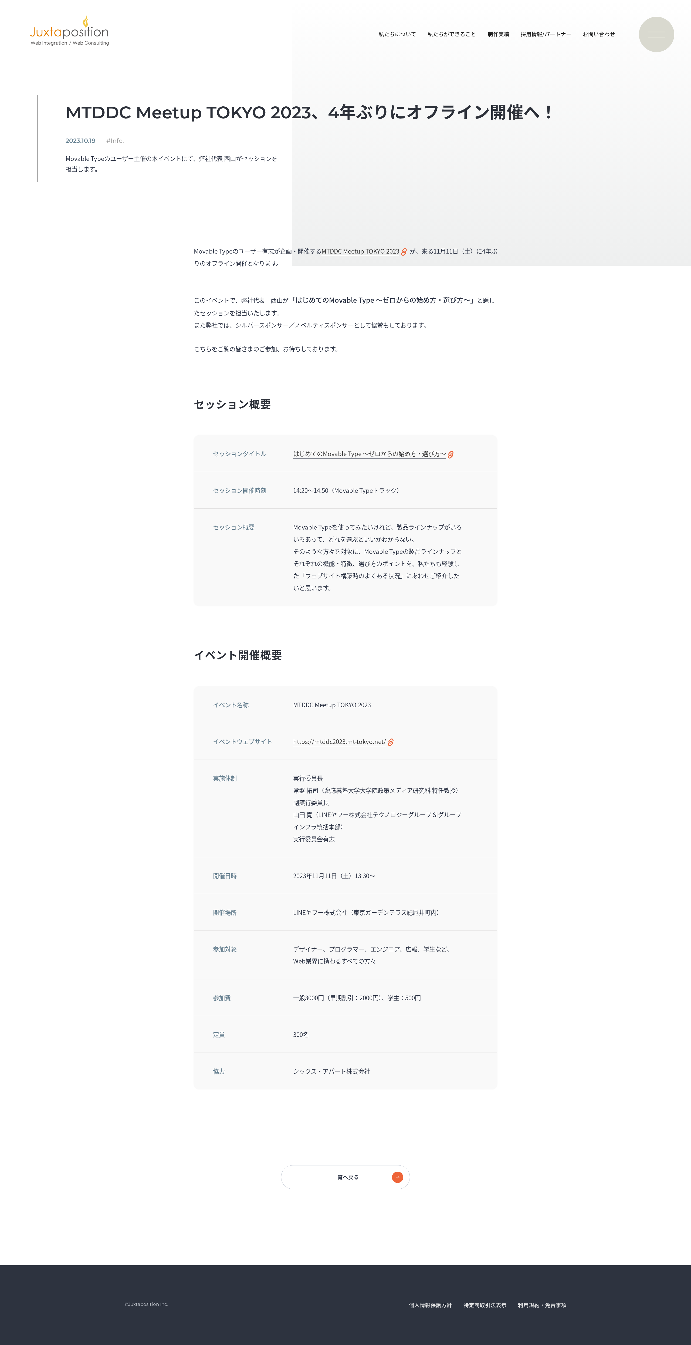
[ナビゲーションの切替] (656, 34)
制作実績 (498, 34)
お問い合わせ (599, 34)
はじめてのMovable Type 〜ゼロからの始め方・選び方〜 (369, 453)
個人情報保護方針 (430, 1305)
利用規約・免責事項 (542, 1305)
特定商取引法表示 (485, 1305)
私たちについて (397, 34)
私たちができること (452, 34)
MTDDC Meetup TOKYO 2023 (360, 251)
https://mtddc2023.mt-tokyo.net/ (339, 741)
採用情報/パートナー (546, 34)
